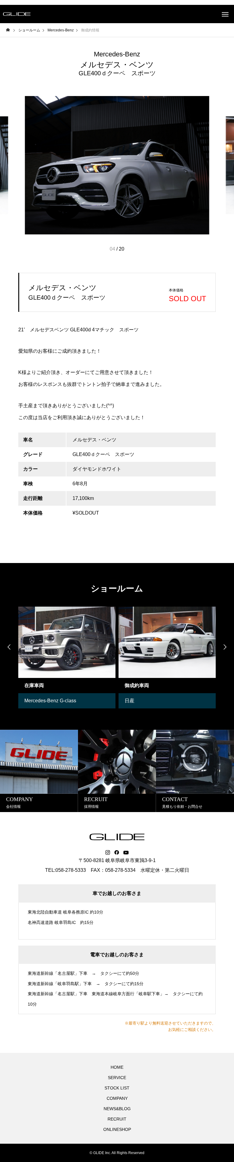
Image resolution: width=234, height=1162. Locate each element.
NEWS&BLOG (117, 1109)
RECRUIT (117, 1119)
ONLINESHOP (117, 1129)
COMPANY (117, 1098)
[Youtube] (126, 853)
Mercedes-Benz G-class (50, 700)
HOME (117, 1067)
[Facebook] (116, 853)
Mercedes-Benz (117, 54)
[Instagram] (107, 853)
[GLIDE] (17, 14)
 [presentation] (225, 647)
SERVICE (117, 1077)
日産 (129, 700)
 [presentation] (9, 647)
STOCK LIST (117, 1088)
